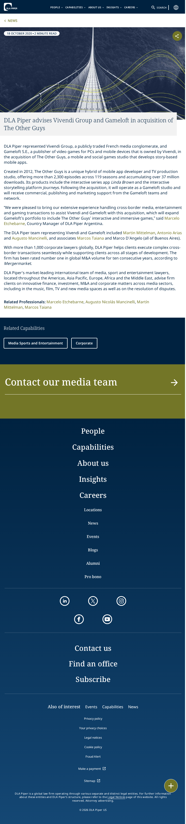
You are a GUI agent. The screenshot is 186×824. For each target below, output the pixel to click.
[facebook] (79, 619)
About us (94, 7)
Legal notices (93, 737)
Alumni (93, 563)
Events (93, 536)
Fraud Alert (93, 756)
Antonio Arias (169, 232)
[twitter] (93, 601)
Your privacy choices (93, 728)
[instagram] (121, 601)
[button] (93, 384)
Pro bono (93, 576)
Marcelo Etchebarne (65, 302)
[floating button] (171, 786)
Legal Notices (116, 797)
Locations (93, 509)
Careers (129, 7)
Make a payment (89, 769)
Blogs (93, 550)
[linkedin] (65, 601)
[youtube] (107, 619)
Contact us (93, 648)
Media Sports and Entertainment (35, 343)
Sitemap (89, 781)
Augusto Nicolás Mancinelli (110, 302)
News (12, 20)
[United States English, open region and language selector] (176, 7)
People (55, 7)
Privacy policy (93, 719)
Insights (113, 7)
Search (161, 7)
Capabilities (74, 7)
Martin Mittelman (139, 232)
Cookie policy (93, 747)
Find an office (93, 664)
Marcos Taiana (90, 238)
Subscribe (93, 679)
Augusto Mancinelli (29, 238)
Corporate (84, 343)
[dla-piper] (18, 7)
